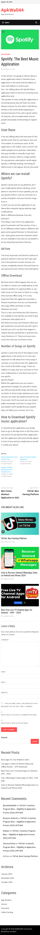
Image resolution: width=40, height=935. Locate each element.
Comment (5, 640)
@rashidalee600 (9, 805)
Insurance (5, 908)
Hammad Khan (9, 843)
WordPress (5, 931)
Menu (7, 22)
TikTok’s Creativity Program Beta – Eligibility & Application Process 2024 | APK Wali (19, 809)
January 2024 (6, 874)
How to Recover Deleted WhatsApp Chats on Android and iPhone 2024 (19, 574)
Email (4, 682)
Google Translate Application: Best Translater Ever (6, 469)
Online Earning (7, 912)
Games (4, 904)
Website (4, 692)
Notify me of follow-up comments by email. (19, 715)
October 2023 (6, 882)
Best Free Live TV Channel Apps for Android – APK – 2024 (16, 611)
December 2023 (7, 878)
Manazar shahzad (10, 818)
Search (4, 737)
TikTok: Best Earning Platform (14, 538)
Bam (14, 931)
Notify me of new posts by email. (15, 723)
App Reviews (5, 54)
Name (3, 672)
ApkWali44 (12, 10)
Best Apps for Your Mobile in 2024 (15, 759)
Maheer (6, 831)
